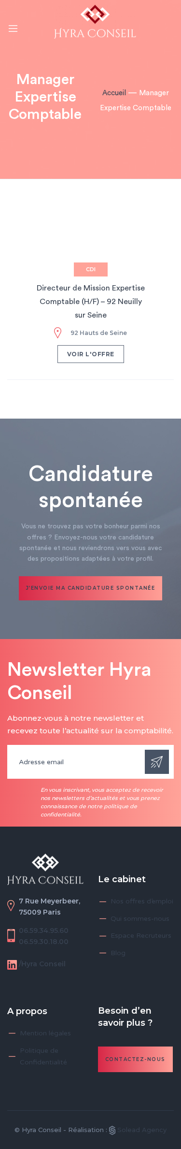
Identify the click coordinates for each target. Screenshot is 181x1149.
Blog (118, 953)
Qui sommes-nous (140, 919)
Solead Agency (141, 1130)
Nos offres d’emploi (142, 901)
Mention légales (45, 1033)
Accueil (114, 93)
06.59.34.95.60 (44, 930)
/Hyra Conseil (42, 964)
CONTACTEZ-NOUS (135, 1059)
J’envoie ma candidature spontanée (90, 588)
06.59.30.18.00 (44, 941)
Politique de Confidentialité (43, 1057)
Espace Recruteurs (141, 935)
